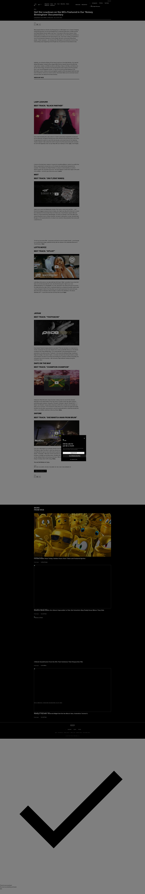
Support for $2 (74, 452)
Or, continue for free (73, 459)
